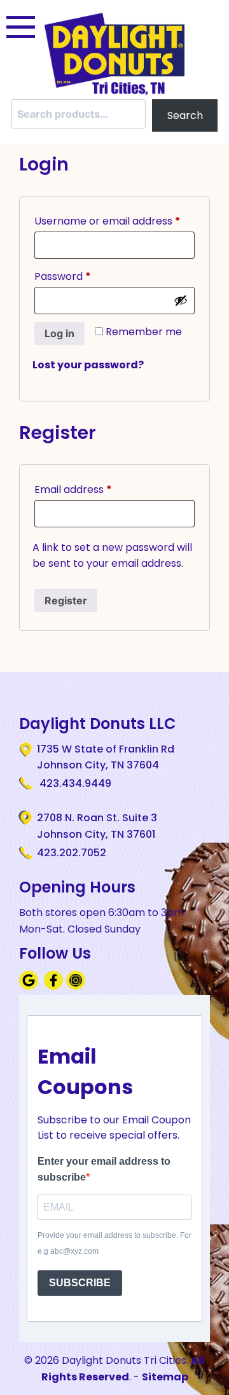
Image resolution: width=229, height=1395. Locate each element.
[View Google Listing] (30, 986)
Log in (59, 333)
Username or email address (114, 220)
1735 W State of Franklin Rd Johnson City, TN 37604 (105, 757)
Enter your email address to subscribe (104, 1169)
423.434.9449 (74, 783)
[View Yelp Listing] (77, 986)
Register (66, 600)
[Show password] (181, 300)
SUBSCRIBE (80, 1282)
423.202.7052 (71, 852)
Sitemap (165, 1377)
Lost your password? (88, 364)
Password (84, 276)
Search (185, 115)
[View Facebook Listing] (55, 986)
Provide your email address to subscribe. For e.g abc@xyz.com (114, 1243)
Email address (94, 489)
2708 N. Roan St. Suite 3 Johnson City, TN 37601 (97, 826)
